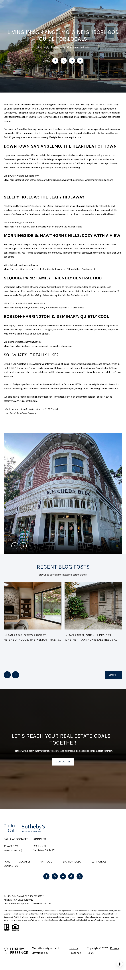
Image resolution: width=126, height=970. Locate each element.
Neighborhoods (71, 861)
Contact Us (11, 866)
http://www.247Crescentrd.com (20, 400)
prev (14, 545)
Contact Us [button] (63, 761)
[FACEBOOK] (46, 876)
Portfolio (46, 861)
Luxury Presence (75, 950)
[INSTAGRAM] (55, 876)
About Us (24, 861)
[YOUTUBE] (63, 876)
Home (7, 861)
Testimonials (98, 861)
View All (114, 675)
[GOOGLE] (71, 876)
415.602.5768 (11, 845)
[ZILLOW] (80, 876)
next (23, 545)
